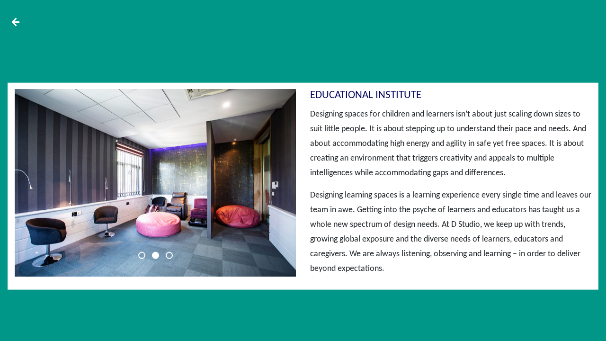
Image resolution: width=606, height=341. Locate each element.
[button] (142, 255)
